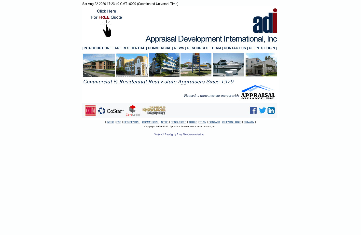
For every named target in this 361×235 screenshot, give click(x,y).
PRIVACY (249, 122)
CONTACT (214, 122)
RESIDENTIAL (132, 122)
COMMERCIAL (150, 122)
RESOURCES (178, 122)
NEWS (164, 122)
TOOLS (193, 122)
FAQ (118, 122)
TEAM (202, 122)
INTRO (110, 122)
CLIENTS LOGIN (231, 122)
